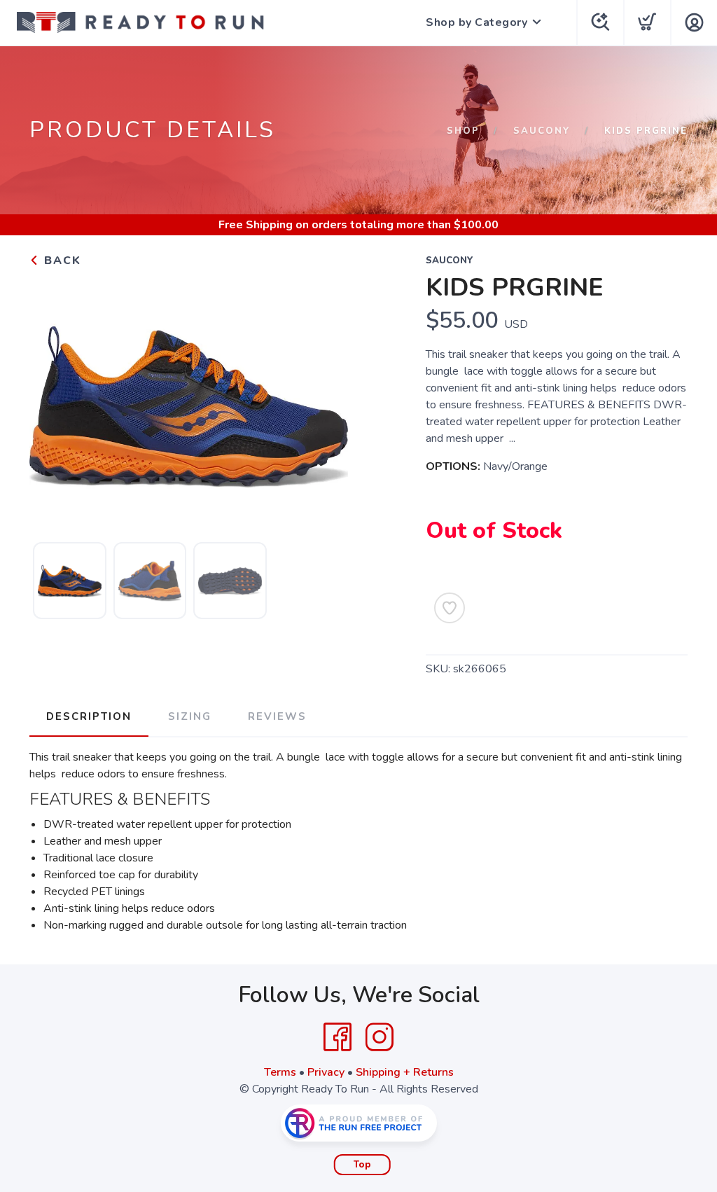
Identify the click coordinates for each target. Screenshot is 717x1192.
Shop (463, 131)
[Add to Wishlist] (449, 607)
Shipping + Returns (405, 1072)
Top (362, 1164)
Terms (280, 1072)
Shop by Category (476, 22)
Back (60, 260)
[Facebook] (337, 1037)
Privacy (325, 1072)
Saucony (542, 131)
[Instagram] (379, 1037)
